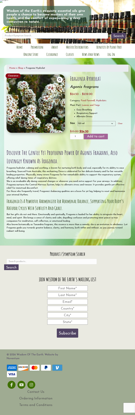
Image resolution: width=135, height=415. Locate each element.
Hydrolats (101, 100)
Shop (20, 68)
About (54, 47)
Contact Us (35, 392)
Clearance (52, 54)
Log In (111, 54)
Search (118, 36)
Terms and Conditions (35, 405)
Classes (70, 54)
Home (19, 47)
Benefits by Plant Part (109, 47)
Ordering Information (36, 398)
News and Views (90, 54)
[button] (60, 80)
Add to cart (96, 136)
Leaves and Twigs (91, 105)
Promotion (37, 47)
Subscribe (67, 333)
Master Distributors (77, 47)
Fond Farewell (88, 100)
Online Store (31, 54)
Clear (120, 124)
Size (72, 123)
